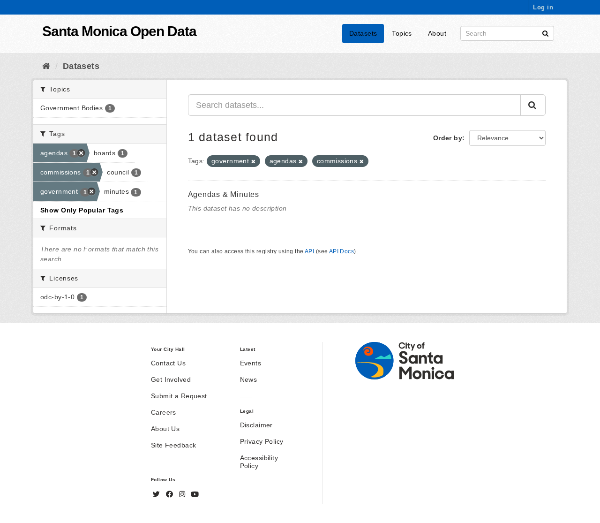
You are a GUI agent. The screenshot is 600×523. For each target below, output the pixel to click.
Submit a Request (179, 396)
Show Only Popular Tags (81, 210)
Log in (543, 7)
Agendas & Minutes (224, 194)
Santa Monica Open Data (119, 31)
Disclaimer (256, 425)
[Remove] (253, 161)
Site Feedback (173, 445)
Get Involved (171, 379)
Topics (402, 33)
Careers (163, 412)
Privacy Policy (262, 441)
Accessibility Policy (259, 462)
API (309, 251)
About (437, 33)
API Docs (341, 251)
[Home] (46, 66)
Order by (447, 138)
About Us (165, 428)
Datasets (363, 33)
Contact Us (168, 363)
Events (251, 363)
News (248, 379)
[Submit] (545, 33)
